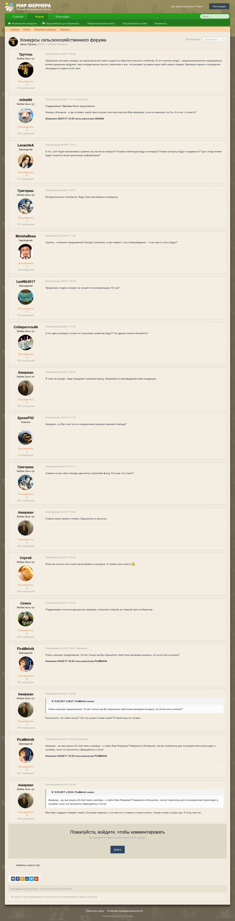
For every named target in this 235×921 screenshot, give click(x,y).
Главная (17, 16)
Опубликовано (60, 53)
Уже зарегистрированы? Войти (187, 6)
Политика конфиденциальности (125, 910)
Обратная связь (95, 910)
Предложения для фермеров (62, 23)
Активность (160, 23)
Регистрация (219, 6)
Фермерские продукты (24, 23)
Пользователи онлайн (134, 23)
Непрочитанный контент (101, 23)
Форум (39, 16)
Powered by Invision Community (118, 915)
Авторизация (193, 39)
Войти (117, 849)
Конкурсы (62, 44)
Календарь (62, 16)
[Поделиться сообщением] (224, 54)
